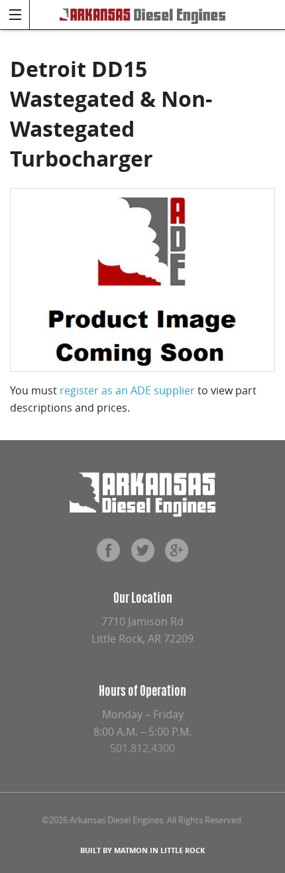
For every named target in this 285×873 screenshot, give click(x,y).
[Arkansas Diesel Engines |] (142, 14)
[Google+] (177, 555)
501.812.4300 (142, 748)
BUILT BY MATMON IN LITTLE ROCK (142, 850)
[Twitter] (142, 555)
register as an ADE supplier (127, 390)
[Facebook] (108, 555)
